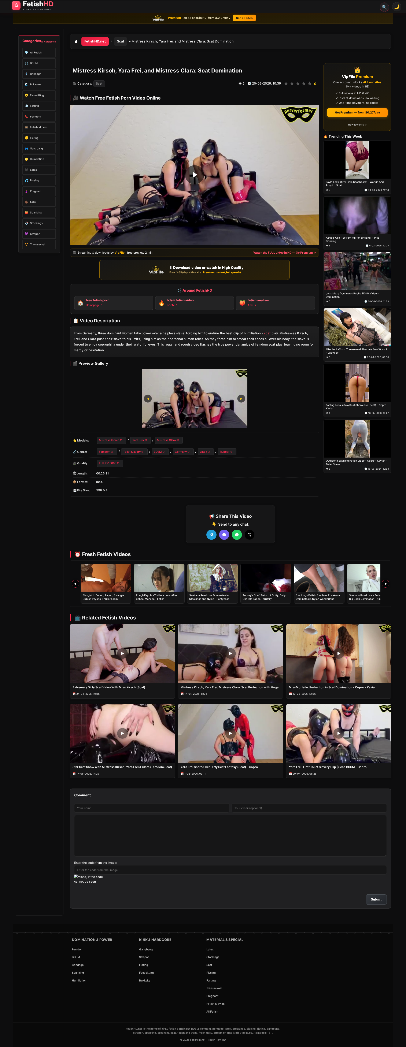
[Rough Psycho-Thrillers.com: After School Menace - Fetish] (159, 578)
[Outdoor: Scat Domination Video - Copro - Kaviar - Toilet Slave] (357, 439)
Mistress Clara (166, 440)
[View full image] (194, 399)
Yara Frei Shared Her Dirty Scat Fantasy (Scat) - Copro (219, 767)
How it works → (357, 124)
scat (267, 333)
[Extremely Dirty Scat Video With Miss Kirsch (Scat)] (122, 653)
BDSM (158, 451)
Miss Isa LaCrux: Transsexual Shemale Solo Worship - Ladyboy (357, 351)
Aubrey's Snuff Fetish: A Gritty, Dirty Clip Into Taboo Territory (264, 597)
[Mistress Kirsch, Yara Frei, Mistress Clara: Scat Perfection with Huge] (230, 653)
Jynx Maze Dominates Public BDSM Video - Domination (352, 295)
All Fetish (212, 1011)
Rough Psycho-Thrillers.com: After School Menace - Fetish (156, 597)
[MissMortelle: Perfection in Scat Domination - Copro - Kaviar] (338, 653)
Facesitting (146, 972)
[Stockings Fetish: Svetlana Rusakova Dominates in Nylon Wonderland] (319, 578)
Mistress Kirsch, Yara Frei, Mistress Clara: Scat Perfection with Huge (229, 687)
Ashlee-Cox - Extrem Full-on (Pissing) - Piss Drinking (352, 239)
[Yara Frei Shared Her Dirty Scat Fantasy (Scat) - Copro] (230, 733)
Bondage (78, 964)
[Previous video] (75, 584)
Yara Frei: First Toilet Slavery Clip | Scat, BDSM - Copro (328, 767)
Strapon (144, 957)
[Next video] (385, 584)
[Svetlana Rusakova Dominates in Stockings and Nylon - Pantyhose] (212, 578)
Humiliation (79, 980)
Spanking (78, 972)
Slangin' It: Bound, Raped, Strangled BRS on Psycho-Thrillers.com (104, 597)
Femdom (104, 451)
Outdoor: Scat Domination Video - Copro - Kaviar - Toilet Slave (356, 462)
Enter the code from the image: (95, 862)
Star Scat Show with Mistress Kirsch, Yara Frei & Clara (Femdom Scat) (122, 767)
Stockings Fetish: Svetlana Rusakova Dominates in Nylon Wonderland (318, 597)
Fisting (143, 964)
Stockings (212, 957)
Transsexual (214, 988)
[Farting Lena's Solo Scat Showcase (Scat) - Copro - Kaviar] (357, 383)
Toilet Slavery (132, 451)
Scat (120, 41)
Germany (181, 451)
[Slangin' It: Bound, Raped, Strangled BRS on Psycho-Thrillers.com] (106, 578)
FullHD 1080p (107, 463)
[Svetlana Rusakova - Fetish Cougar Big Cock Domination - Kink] (372, 578)
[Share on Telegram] (211, 535)
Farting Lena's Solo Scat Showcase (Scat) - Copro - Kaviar (357, 406)
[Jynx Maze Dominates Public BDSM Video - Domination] (357, 271)
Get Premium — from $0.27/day (357, 112)
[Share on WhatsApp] (237, 535)
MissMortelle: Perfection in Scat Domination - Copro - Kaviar (332, 687)
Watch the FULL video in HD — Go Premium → (284, 252)
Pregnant (212, 996)
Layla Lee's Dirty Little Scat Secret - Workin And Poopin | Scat (355, 183)
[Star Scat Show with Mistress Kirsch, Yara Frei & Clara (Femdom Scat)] (122, 733)
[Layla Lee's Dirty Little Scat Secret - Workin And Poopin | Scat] (357, 160)
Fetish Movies (215, 1003)
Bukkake (144, 980)
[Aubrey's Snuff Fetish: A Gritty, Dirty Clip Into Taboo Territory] (266, 578)
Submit (376, 899)
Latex (203, 451)
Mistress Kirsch (109, 440)
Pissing (211, 972)
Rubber (224, 451)
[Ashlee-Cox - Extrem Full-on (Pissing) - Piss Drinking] (357, 216)
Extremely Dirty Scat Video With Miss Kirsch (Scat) (109, 687)
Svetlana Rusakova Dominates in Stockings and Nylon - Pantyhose (209, 597)
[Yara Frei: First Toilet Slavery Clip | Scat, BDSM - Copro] (338, 733)
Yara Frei (138, 440)
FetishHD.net (95, 41)
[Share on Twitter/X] (249, 535)
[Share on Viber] (224, 535)
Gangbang (146, 949)
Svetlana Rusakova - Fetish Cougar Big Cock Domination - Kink (370, 597)
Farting (211, 980)
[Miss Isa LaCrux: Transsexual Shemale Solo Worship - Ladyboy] (357, 327)
